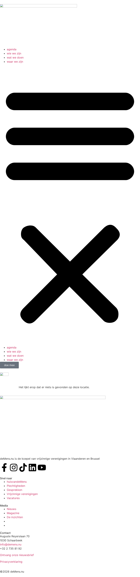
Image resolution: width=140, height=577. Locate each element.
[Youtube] (42, 467)
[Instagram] (13, 467)
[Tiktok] (23, 467)
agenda (11, 49)
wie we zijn (14, 53)
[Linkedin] (32, 467)
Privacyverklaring (11, 561)
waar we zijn (15, 61)
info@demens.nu (10, 544)
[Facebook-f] (4, 467)
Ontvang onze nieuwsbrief (17, 555)
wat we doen (15, 57)
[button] (70, 204)
